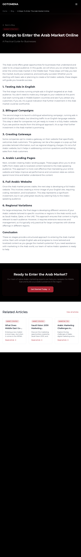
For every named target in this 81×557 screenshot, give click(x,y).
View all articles (72, 312)
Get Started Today (39, 289)
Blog (12, 11)
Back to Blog (10, 25)
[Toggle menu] (76, 4)
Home (5, 11)
